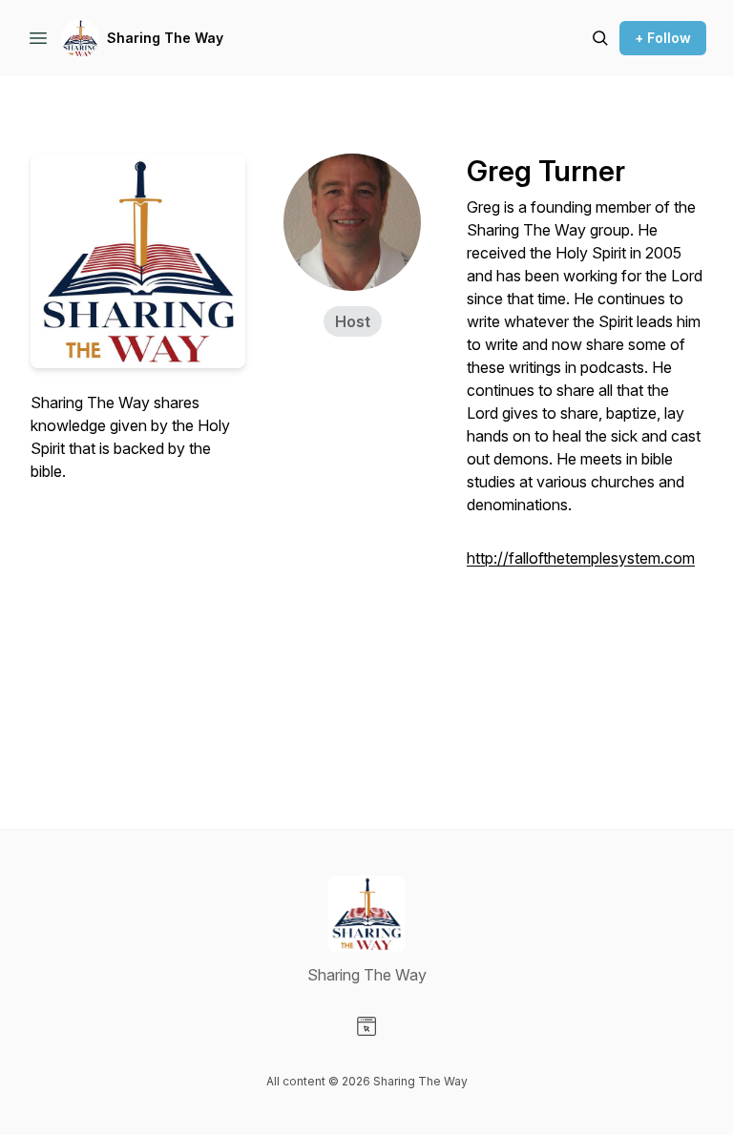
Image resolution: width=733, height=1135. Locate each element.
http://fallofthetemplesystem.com (581, 558)
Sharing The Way (165, 38)
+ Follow (663, 38)
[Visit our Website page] (366, 1026)
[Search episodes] (600, 38)
